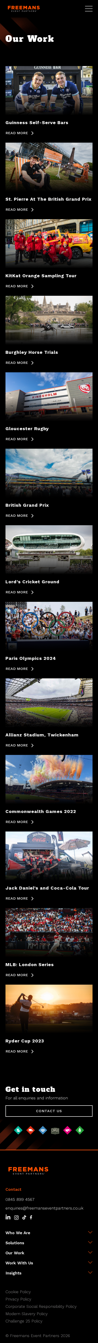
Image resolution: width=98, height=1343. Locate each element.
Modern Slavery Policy (26, 1313)
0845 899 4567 (19, 1199)
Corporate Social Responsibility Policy (41, 1306)
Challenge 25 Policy (23, 1321)
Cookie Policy (18, 1291)
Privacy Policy (18, 1299)
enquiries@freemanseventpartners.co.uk (44, 1208)
